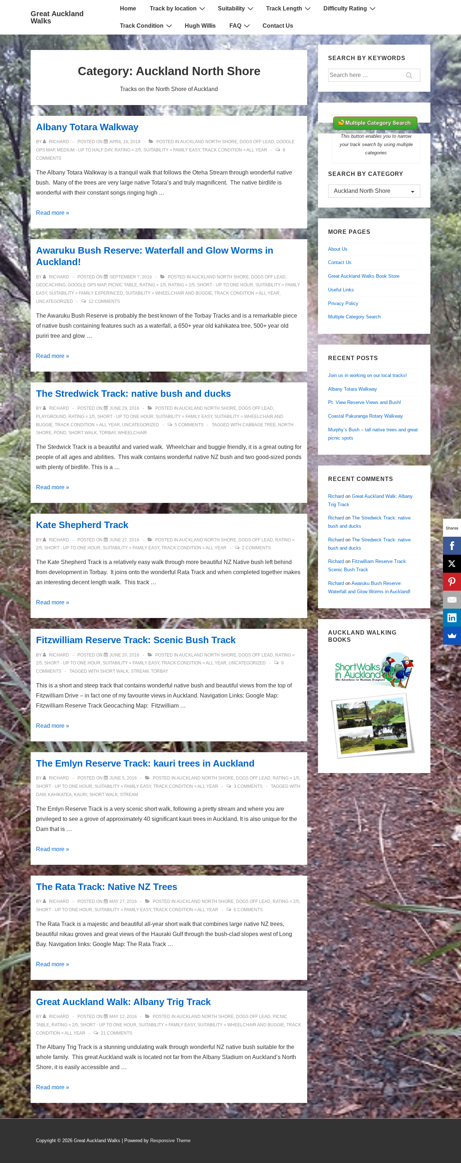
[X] (452, 564)
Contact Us (278, 26)
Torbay (107, 432)
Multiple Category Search (354, 316)
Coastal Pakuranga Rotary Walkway (365, 416)
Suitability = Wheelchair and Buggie (168, 293)
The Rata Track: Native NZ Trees (106, 886)
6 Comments (248, 909)
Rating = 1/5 (152, 284)
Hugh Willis (200, 26)
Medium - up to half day (84, 150)
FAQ (235, 26)
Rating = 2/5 (128, 150)
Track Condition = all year (234, 150)
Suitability (231, 8)
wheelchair (132, 432)
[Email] (452, 600)
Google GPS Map (87, 284)
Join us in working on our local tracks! (367, 375)
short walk (82, 432)
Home (128, 8)
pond (60, 432)
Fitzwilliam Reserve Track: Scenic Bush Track (136, 640)
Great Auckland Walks (57, 17)
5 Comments (189, 424)
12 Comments (104, 301)
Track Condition (142, 26)
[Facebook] (452, 546)
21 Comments (116, 1033)
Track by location (173, 8)
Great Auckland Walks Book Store (363, 276)
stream (140, 671)
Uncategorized (54, 301)
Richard (336, 496)
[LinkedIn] (452, 618)
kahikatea (60, 794)
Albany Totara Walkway (87, 127)
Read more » (52, 213)
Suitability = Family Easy (171, 150)
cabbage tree (259, 424)
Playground (51, 416)
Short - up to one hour (225, 284)
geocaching (51, 284)
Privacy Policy (343, 303)
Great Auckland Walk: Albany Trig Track (123, 1001)
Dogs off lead (257, 141)
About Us (338, 249)
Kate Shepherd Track (82, 524)
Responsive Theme (170, 1140)
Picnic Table (122, 284)
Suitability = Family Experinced (86, 293)
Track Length (284, 8)
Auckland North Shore (208, 141)
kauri (80, 794)
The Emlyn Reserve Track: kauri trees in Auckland (145, 763)
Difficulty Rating (345, 8)
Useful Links (341, 289)
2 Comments (256, 547)
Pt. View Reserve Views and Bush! (364, 402)
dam (41, 794)
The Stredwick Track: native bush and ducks (133, 393)
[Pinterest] (452, 582)
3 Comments (248, 786)
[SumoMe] (452, 636)
